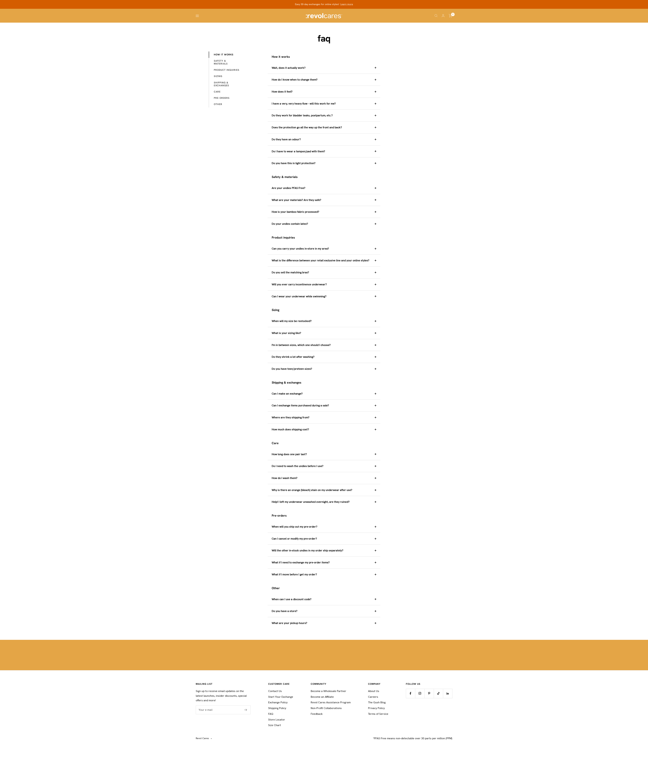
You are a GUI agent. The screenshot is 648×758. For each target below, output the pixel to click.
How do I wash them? (284, 478)
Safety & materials (221, 62)
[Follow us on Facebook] (410, 693)
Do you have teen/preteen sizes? (292, 369)
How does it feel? (282, 91)
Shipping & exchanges (221, 84)
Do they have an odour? (286, 139)
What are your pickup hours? (289, 623)
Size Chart (274, 725)
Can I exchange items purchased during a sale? (300, 405)
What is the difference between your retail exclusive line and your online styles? (320, 260)
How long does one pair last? (289, 454)
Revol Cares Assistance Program (331, 702)
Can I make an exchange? (287, 393)
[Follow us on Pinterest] (429, 693)
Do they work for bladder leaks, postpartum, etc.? (302, 115)
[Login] (443, 15)
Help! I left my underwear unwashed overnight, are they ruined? (310, 502)
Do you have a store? (284, 611)
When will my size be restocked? (292, 321)
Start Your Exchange (280, 697)
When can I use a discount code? (291, 599)
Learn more (346, 4)
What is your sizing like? (286, 333)
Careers (373, 697)
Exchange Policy (278, 702)
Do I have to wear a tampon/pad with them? (298, 151)
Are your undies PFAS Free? (288, 188)
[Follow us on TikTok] (438, 693)
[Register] (245, 710)
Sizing (218, 76)
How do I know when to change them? (294, 79)
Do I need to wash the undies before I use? (297, 466)
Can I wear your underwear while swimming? (299, 296)
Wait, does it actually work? (288, 68)
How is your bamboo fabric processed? (295, 212)
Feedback (317, 714)
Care (217, 91)
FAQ (270, 714)
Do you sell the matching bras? (290, 272)
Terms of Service (378, 714)
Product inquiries (226, 69)
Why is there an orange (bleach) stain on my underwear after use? (312, 490)
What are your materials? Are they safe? (296, 200)
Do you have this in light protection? (293, 163)
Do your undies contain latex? (290, 224)
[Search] (436, 15)
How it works (223, 54)
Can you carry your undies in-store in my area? (300, 248)
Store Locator (276, 719)
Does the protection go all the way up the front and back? (307, 127)
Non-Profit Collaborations (326, 708)
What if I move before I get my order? (294, 574)
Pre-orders (222, 97)
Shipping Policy (277, 708)
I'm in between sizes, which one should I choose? (301, 345)
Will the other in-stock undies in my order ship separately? (307, 550)
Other (218, 104)
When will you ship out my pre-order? (294, 526)
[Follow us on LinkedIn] (447, 693)
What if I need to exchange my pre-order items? (301, 562)
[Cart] (450, 15)
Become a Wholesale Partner (328, 691)
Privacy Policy (376, 708)
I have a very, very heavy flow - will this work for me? (304, 103)
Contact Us (275, 691)
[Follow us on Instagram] (419, 693)
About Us (373, 691)
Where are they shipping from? (290, 417)
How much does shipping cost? (290, 429)
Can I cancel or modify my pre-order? (294, 538)
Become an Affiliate (322, 697)
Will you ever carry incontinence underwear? (299, 284)
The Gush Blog (377, 702)
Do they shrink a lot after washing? (293, 357)
